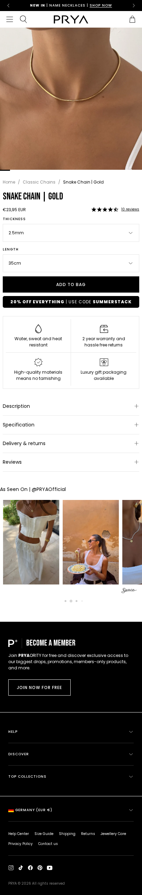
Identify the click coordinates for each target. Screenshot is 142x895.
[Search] (23, 19)
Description (16, 406)
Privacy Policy (20, 843)
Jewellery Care (113, 833)
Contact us (48, 843)
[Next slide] (133, 5)
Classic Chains (39, 182)
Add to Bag (71, 284)
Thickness (14, 219)
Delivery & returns (24, 443)
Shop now (101, 5)
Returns (88, 833)
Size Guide (43, 833)
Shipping (67, 833)
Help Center (18, 833)
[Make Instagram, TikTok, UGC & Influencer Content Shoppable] (129, 591)
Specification (18, 424)
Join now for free (39, 687)
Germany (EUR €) (33, 810)
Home (9, 182)
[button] (105, 209)
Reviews (12, 462)
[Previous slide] (8, 5)
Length (11, 249)
